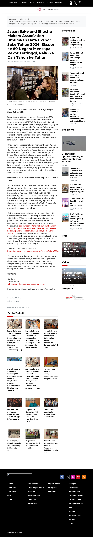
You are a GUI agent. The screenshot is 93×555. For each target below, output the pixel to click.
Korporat (72, 519)
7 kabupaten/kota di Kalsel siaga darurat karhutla (73, 274)
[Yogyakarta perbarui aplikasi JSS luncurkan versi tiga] (33, 433)
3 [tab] (74, 259)
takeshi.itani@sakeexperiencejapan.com (26, 284)
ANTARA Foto (75, 515)
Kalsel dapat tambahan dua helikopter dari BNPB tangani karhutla (76, 173)
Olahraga (32, 499)
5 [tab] (80, 259)
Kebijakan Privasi (76, 495)
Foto (64, 235)
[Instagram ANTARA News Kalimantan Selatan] (80, 2)
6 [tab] (80, 283)
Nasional (31, 492)
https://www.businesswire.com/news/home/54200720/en (33, 251)
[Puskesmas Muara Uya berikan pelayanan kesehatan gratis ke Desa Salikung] (65, 112)
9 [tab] (74, 285)
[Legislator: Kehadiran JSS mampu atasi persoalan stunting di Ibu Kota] (33, 402)
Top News (49, 2)
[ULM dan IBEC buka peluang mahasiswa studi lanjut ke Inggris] (65, 188)
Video (65, 262)
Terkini (31, 2)
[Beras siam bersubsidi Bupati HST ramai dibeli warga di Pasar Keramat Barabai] (65, 92)
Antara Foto (23, 2)
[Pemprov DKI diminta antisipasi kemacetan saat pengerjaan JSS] (51, 362)
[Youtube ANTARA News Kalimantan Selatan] (71, 4)
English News (54, 484)
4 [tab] (77, 259)
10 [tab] (77, 285)
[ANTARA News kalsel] (48, 9)
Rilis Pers (58, 2)
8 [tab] (70, 285)
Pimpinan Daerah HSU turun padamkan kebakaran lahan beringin (77, 77)
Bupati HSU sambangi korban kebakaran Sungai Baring (77, 41)
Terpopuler (40, 2)
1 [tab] (67, 259)
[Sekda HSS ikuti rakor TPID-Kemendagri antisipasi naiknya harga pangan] (65, 56)
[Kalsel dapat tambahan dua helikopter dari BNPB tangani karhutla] (65, 172)
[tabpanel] (74, 249)
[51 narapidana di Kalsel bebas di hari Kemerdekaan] (65, 202)
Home (14, 19)
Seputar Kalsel (34, 495)
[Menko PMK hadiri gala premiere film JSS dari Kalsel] (51, 402)
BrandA (72, 511)
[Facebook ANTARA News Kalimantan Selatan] (71, 2)
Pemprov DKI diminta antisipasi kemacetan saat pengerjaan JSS (51, 374)
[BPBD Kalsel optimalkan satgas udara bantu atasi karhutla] (74, 143)
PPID (71, 523)
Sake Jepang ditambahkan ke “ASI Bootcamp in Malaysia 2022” (14, 445)
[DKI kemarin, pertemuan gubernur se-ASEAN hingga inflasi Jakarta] (14, 402)
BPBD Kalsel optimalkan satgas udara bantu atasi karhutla (72, 157)
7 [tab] (84, 283)
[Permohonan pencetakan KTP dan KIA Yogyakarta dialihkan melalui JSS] (51, 433)
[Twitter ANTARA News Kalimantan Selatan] (75, 2)
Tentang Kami (75, 499)
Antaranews (13, 2)
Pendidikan (33, 503)
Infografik (68, 288)
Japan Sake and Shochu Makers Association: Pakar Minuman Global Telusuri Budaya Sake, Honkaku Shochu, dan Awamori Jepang (14, 340)
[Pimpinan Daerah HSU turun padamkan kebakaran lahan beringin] (65, 76)
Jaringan (72, 484)
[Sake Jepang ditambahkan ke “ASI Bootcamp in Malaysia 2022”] (14, 433)
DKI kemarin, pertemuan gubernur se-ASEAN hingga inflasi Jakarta (13, 414)
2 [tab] (70, 259)
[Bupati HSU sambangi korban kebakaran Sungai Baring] (65, 41)
